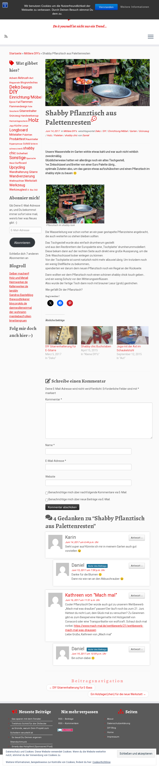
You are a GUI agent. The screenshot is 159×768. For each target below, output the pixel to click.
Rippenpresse (15, 144)
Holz (33, 120)
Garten (133, 131)
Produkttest (17, 139)
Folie (30, 106)
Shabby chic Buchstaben (96, 346)
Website (50, 476)
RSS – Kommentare (68, 723)
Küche (17, 125)
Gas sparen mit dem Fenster (26, 719)
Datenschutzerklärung (118, 723)
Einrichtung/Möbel (25, 97)
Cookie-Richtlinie (101, 762)
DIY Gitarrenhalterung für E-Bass (70, 687)
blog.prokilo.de (18, 303)
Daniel (85, 135)
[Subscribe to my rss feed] (7, 36)
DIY (13, 92)
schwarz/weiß (15, 148)
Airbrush (23, 78)
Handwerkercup (30, 115)
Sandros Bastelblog (21, 294)
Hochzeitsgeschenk (18, 121)
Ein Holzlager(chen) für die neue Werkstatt (118, 694)
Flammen (27, 102)
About (110, 719)
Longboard (18, 130)
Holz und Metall (18, 277)
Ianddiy (13, 290)
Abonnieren (22, 242)
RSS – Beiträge (65, 719)
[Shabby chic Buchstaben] (97, 335)
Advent (13, 78)
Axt (31, 78)
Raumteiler (32, 139)
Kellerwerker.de (18, 286)
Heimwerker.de (18, 282)
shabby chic (71, 135)
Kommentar (53, 399)
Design (26, 87)
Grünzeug (14, 115)
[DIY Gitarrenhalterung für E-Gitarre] (61, 335)
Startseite (15, 53)
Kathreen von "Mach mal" (91, 595)
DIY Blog (111, 728)
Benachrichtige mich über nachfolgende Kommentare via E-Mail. (87, 492)
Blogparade (14, 82)
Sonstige (17, 157)
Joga (11, 126)
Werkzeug (17, 185)
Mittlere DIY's (32, 53)
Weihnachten (16, 180)
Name (50, 445)
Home (110, 732)
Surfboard (21, 162)
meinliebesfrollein (20, 316)
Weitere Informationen (134, 6)
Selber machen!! (19, 273)
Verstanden (106, 7)
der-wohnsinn (17, 312)
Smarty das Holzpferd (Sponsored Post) (32, 746)
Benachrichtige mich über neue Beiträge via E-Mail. (79, 499)
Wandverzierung (22, 176)
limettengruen (18, 320)
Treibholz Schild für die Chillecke (29, 723)
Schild (26, 143)
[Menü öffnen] (151, 36)
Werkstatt (31, 180)
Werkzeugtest (18, 189)
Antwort (137, 537)
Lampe (25, 126)
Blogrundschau (29, 82)
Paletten (27, 134)
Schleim (34, 144)
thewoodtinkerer (19, 299)
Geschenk (14, 111)
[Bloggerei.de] (65, 730)
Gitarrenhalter (28, 111)
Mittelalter (15, 134)
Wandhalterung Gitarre (23, 172)
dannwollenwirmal (20, 307)
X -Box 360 (32, 190)
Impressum (113, 737)
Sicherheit (22, 153)
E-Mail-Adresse (55, 460)
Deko (14, 87)
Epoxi (12, 101)
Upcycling (17, 167)
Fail (18, 101)
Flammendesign (18, 106)
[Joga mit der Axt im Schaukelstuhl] (133, 335)
